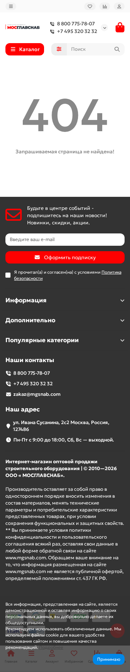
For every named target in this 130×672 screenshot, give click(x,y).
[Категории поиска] (59, 49)
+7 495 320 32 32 (77, 31)
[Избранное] (90, 6)
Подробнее (51, 647)
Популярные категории (42, 340)
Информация (26, 300)
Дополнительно (30, 320)
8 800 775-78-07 (76, 24)
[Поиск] (117, 49)
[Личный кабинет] (119, 6)
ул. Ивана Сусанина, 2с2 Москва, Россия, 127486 (61, 425)
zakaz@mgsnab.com (37, 394)
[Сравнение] (104, 6)
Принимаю (108, 659)
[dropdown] (10, 6)
